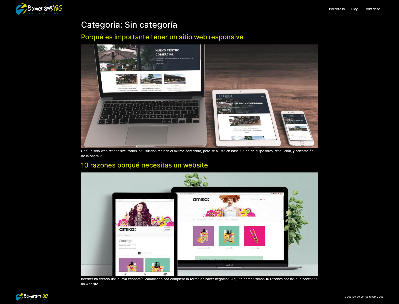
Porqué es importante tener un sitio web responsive (162, 37)
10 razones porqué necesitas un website (144, 165)
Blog (354, 9)
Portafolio (337, 9)
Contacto (372, 9)
